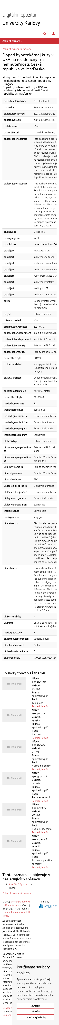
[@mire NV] (48, 905)
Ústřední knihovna (11, 905)
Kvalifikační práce (18, 884)
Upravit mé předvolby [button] (35, 1017)
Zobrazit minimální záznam (16, 48)
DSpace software (11, 1007)
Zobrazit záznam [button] (11, 40)
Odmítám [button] (35, 1011)
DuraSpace (8, 1014)
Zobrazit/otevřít (40, 706)
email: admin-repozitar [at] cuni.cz (16, 913)
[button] (45, 33)
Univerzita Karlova (20, 901)
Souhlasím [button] (35, 1005)
